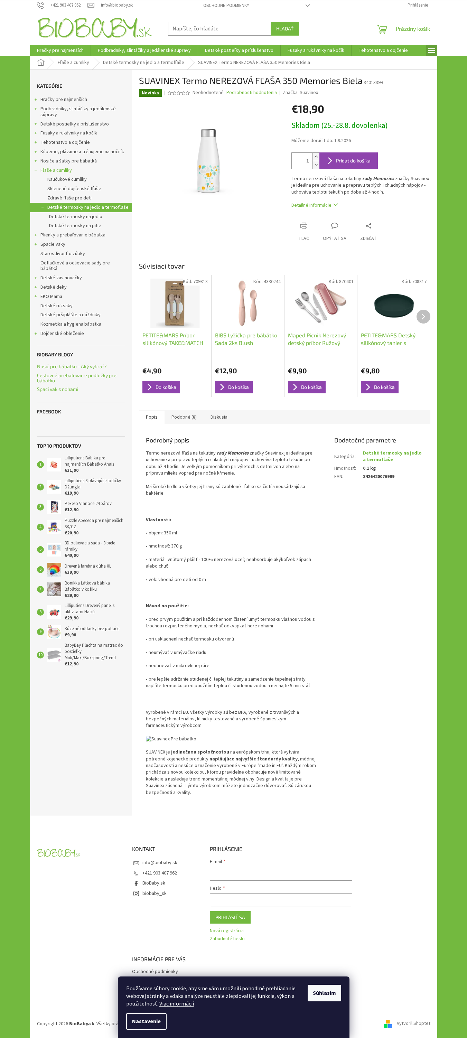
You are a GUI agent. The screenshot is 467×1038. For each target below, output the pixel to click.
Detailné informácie (311, 205)
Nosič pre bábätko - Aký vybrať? (71, 366)
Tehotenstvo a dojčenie (65, 142)
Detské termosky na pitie (75, 225)
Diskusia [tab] (219, 417)
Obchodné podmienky (226, 5)
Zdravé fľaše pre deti (69, 198)
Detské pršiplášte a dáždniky (70, 314)
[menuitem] (60, 50)
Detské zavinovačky (61, 277)
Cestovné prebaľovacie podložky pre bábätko (76, 378)
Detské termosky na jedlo (75, 216)
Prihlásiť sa (230, 917)
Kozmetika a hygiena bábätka (70, 324)
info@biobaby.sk (159, 862)
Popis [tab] (152, 417)
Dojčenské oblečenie (62, 333)
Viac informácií (176, 1004)
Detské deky (53, 287)
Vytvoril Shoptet (413, 1023)
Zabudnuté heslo (227, 939)
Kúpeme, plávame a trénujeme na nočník (82, 151)
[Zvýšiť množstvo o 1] (315, 157)
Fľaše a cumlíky (56, 170)
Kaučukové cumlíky (67, 179)
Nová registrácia (227, 931)
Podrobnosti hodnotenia (251, 93)
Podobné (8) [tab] (184, 417)
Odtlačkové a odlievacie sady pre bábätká (75, 266)
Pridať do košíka (353, 160)
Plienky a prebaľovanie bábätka (72, 235)
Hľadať (284, 28)
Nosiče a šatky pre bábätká (68, 161)
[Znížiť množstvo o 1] (315, 165)
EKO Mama (51, 296)
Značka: (300, 92)
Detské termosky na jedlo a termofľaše (88, 207)
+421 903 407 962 (159, 873)
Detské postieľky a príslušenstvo (74, 124)
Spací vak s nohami (57, 389)
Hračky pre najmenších (63, 99)
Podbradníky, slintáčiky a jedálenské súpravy (78, 111)
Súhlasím (324, 993)
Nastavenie (146, 1021)
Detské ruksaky (56, 305)
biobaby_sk (154, 893)
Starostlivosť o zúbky (62, 253)
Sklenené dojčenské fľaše (74, 188)
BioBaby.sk (153, 883)
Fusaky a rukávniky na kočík (68, 133)
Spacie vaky (52, 244)
